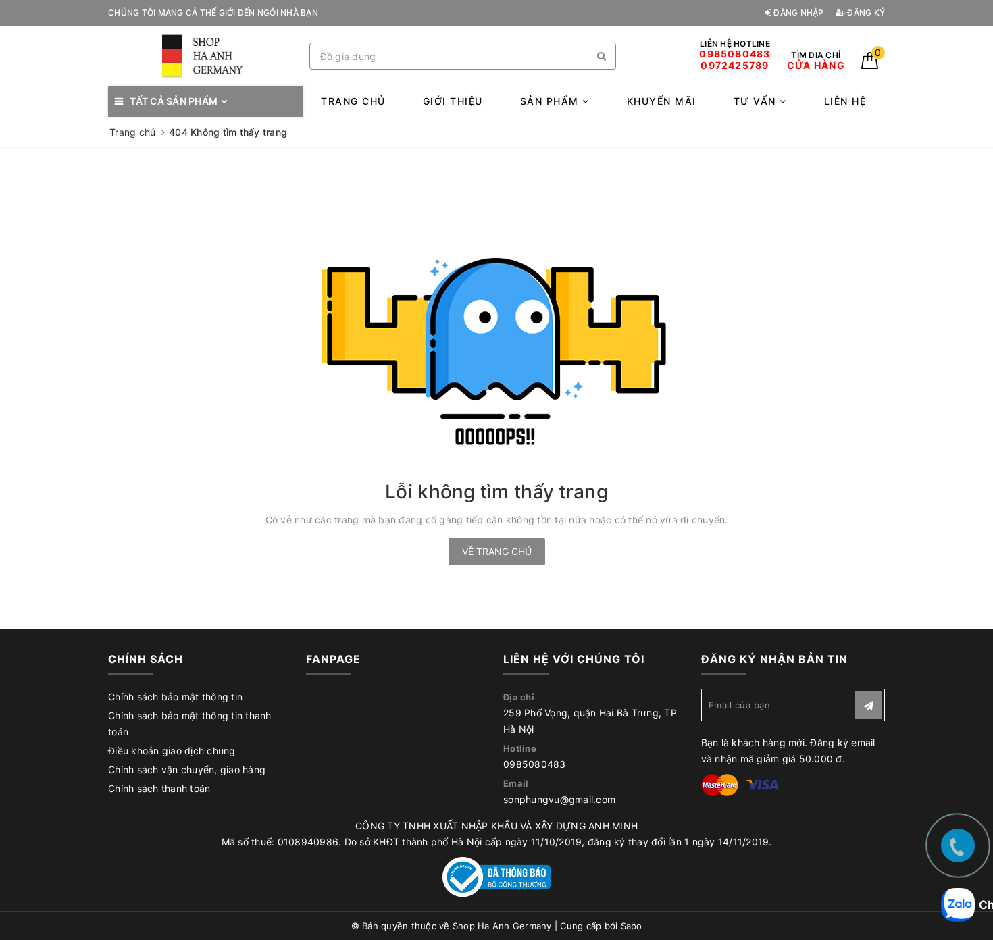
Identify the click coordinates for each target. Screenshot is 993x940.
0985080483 (534, 764)
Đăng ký (865, 12)
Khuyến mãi (661, 101)
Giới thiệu (453, 101)
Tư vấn (757, 101)
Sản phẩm (551, 101)
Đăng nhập (797, 12)
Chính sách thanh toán (159, 788)
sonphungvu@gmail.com (559, 799)
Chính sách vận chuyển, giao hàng (186, 769)
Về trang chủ (497, 551)
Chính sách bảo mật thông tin (175, 696)
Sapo (631, 925)
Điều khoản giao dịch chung (172, 750)
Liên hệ (845, 101)
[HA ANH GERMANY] (205, 56)
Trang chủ (353, 101)
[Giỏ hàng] (869, 65)
